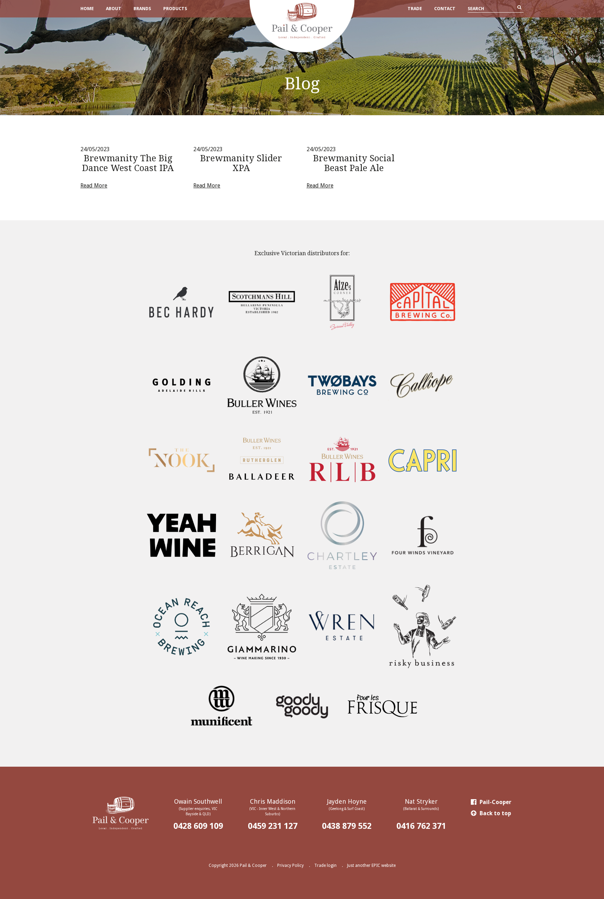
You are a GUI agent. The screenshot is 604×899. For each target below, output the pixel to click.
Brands (142, 8)
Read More (93, 185)
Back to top (494, 813)
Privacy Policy (290, 865)
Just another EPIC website (371, 865)
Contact (444, 8)
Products (175, 8)
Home (87, 8)
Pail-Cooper (494, 802)
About (113, 8)
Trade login (325, 865)
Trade (415, 8)
